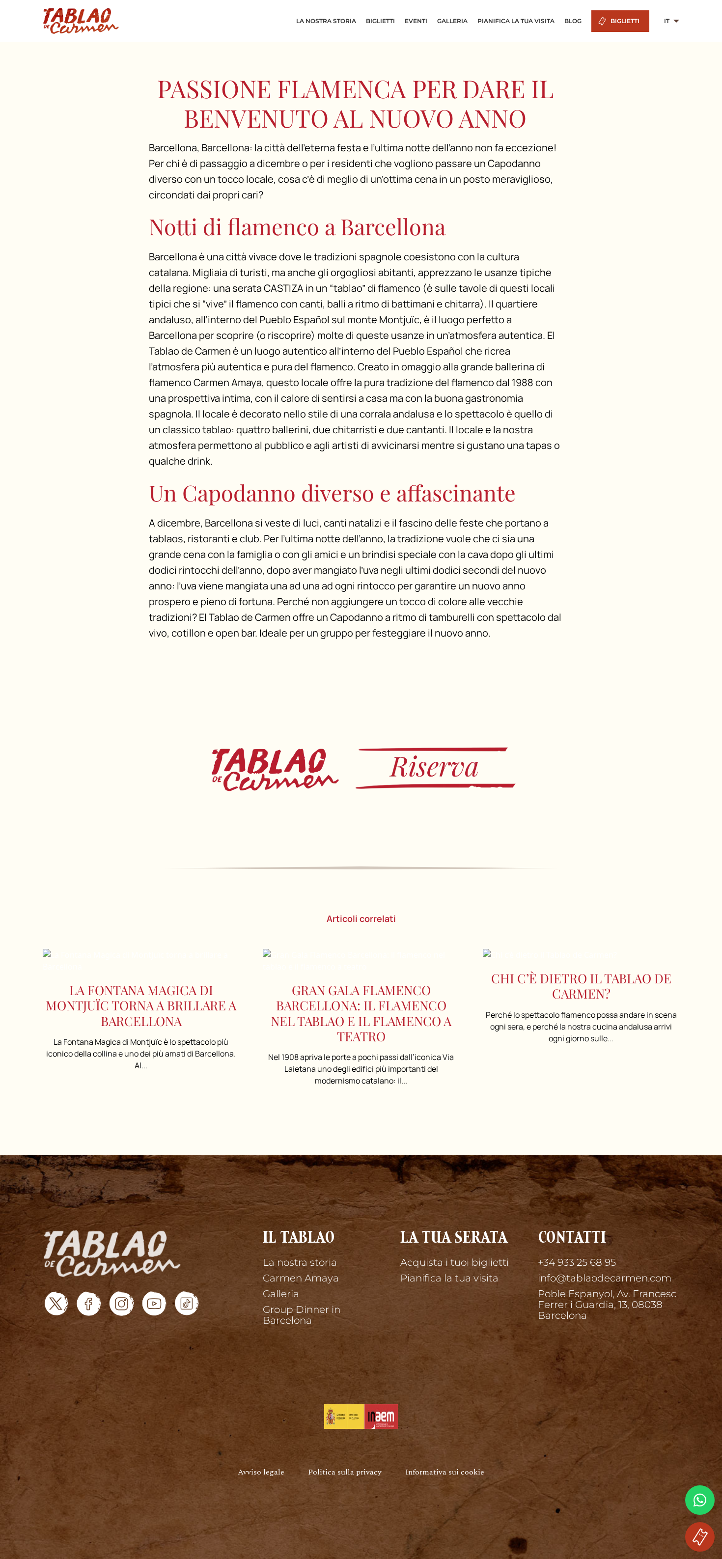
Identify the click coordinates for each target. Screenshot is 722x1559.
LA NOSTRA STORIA (326, 21)
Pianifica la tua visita (449, 1278)
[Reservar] (700, 1537)
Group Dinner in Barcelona (301, 1315)
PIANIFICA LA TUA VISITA (516, 21)
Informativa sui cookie (444, 1472)
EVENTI (416, 21)
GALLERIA (452, 21)
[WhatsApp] (700, 1500)
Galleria (281, 1293)
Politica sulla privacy (345, 1472)
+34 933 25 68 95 (577, 1262)
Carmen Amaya (301, 1278)
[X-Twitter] (56, 1303)
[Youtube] (154, 1303)
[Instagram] (122, 1303)
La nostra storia (300, 1262)
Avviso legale (261, 1472)
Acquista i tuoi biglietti (454, 1262)
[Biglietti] (361, 768)
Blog (573, 21)
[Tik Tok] (186, 1303)
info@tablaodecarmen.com (604, 1278)
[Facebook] (89, 1303)
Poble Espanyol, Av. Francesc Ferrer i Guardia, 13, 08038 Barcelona (607, 1304)
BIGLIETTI (380, 21)
